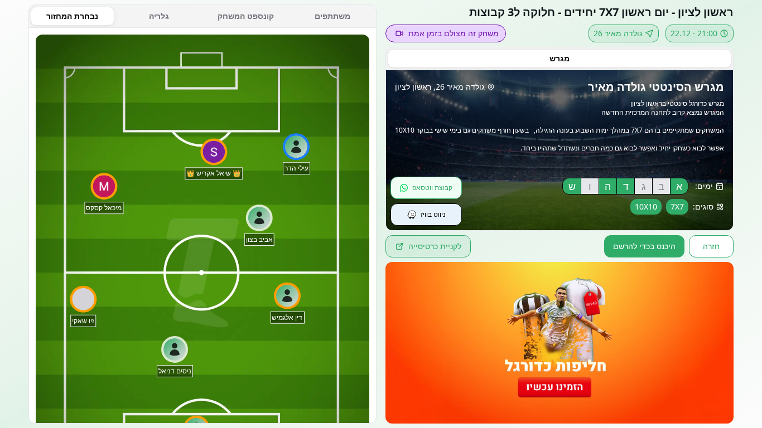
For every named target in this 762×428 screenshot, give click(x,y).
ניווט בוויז (433, 214)
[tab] (559, 58)
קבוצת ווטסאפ (432, 187)
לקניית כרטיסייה (434, 246)
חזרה (711, 246)
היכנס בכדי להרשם (644, 246)
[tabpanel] (202, 226)
